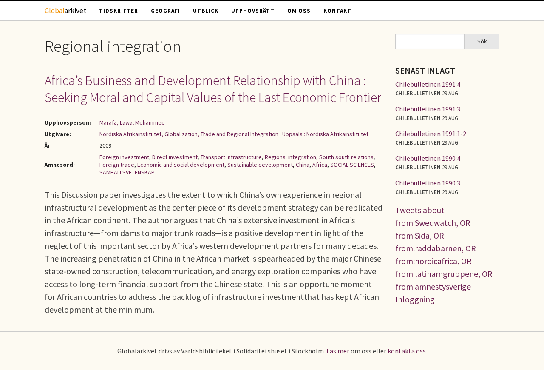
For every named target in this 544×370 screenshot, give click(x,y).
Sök (482, 41)
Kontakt (337, 10)
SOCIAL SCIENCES (352, 164)
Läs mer (337, 351)
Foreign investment (124, 157)
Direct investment (175, 157)
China (302, 164)
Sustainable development (260, 164)
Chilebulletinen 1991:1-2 (430, 133)
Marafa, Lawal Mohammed (132, 122)
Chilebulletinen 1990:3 (427, 183)
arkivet (65, 10)
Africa (319, 164)
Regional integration (290, 157)
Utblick (205, 10)
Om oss (299, 10)
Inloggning (415, 299)
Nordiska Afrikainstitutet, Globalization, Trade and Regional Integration (188, 134)
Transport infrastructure (231, 157)
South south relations (346, 157)
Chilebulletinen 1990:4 (427, 158)
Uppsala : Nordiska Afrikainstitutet (325, 134)
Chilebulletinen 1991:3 (427, 109)
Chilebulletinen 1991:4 (427, 84)
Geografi (165, 10)
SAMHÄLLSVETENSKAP (127, 172)
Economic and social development (180, 164)
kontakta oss (407, 351)
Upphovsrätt (253, 10)
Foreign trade (116, 164)
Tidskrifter (118, 10)
